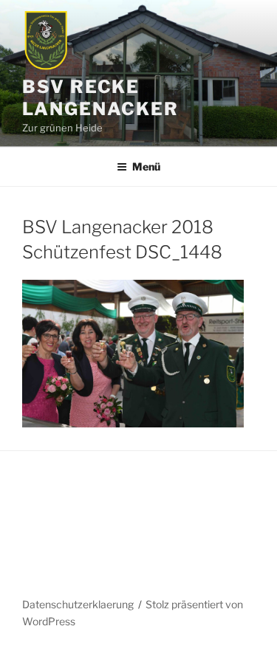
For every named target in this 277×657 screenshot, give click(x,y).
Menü (146, 166)
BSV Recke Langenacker (100, 98)
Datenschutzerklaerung (78, 604)
